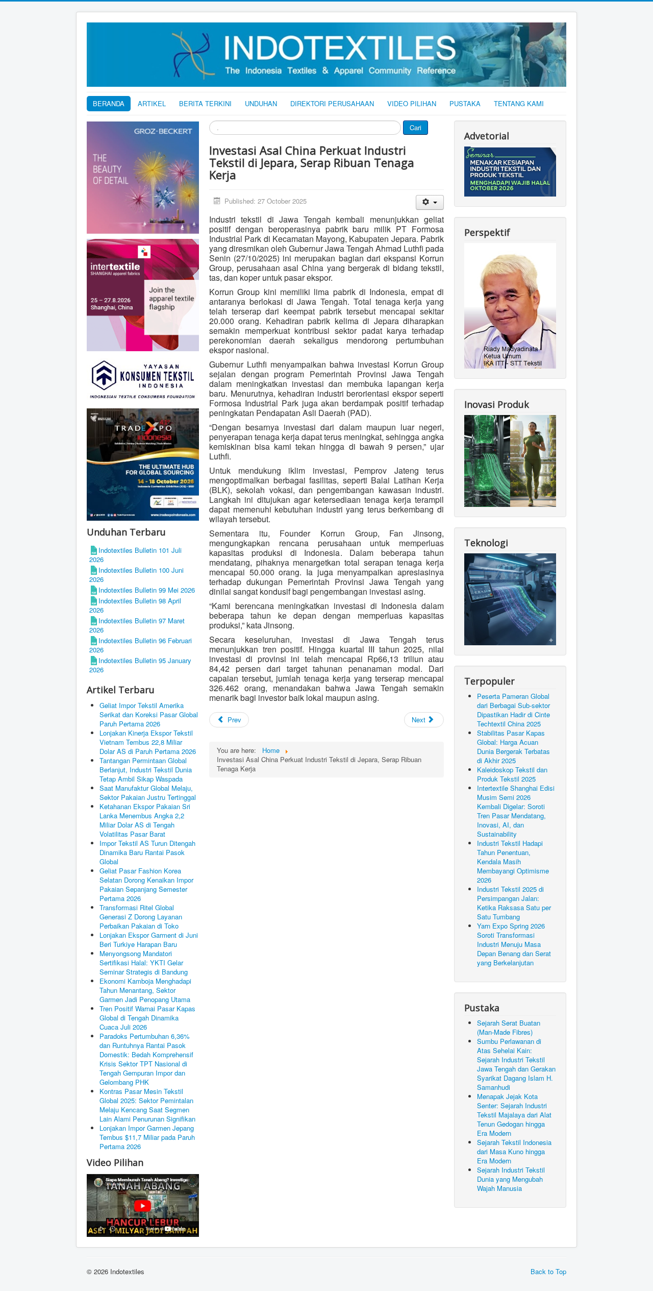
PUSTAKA (465, 103)
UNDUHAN (261, 103)
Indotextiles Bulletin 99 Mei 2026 (146, 590)
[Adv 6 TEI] (143, 464)
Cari (415, 127)
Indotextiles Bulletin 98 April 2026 (135, 605)
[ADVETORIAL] (510, 171)
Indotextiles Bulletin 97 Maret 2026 (137, 625)
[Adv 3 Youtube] (143, 1204)
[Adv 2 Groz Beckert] (143, 179)
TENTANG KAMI (519, 103)
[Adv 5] (143, 294)
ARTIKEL (152, 103)
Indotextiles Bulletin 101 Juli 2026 (135, 554)
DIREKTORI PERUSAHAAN (332, 103)
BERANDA (108, 103)
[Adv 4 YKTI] (143, 379)
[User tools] (430, 202)
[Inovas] (510, 460)
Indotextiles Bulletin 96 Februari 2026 (140, 645)
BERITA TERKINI (205, 103)
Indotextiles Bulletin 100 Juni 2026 (136, 574)
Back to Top (548, 1271)
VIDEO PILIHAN (411, 103)
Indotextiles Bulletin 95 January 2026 (140, 664)
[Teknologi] (510, 598)
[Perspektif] (510, 305)
